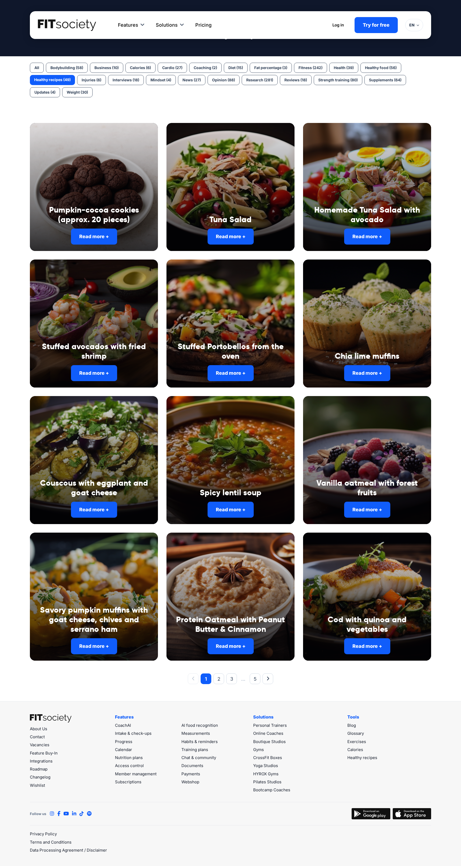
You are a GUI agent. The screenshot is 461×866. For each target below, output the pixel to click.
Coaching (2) (205, 67)
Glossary (355, 733)
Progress (123, 741)
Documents (192, 765)
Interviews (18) (126, 80)
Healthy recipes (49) (52, 79)
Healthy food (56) (381, 67)
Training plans (194, 749)
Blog (351, 725)
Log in (338, 24)
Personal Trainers (270, 725)
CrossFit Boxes (267, 757)
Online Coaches (268, 733)
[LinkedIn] (74, 813)
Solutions (167, 25)
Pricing (203, 25)
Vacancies (39, 744)
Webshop (190, 781)
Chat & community (198, 757)
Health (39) (344, 67)
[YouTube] (66, 813)
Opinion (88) (223, 80)
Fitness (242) (311, 67)
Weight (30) (77, 92)
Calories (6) (140, 67)
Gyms (258, 749)
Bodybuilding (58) (66, 67)
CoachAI (123, 725)
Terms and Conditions (50, 842)
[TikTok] (82, 813)
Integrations (41, 761)
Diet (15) (235, 67)
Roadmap (38, 769)
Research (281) (259, 80)
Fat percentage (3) (270, 67)
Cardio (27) (172, 67)
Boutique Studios (269, 741)
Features (128, 25)
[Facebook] (58, 813)
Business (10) (106, 67)
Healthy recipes (362, 757)
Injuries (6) (91, 80)
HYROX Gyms (266, 773)
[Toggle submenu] (142, 25)
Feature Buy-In (44, 753)
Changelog (40, 777)
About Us (38, 728)
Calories (355, 749)
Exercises (356, 741)
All (36, 67)
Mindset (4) (160, 80)
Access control (129, 765)
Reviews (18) (295, 80)
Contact (37, 736)
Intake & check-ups (133, 733)
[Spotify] (89, 813)
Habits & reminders (199, 741)
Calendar (123, 749)
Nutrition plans (129, 757)
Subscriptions (128, 781)
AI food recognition (199, 725)
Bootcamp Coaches (271, 789)
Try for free (376, 25)
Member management (136, 773)
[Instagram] (52, 813)
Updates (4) (44, 92)
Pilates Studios (267, 781)
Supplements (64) (385, 80)
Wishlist (37, 785)
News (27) (191, 80)
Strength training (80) (338, 80)
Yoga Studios (265, 765)
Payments (190, 773)
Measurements (195, 733)
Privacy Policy (43, 833)
